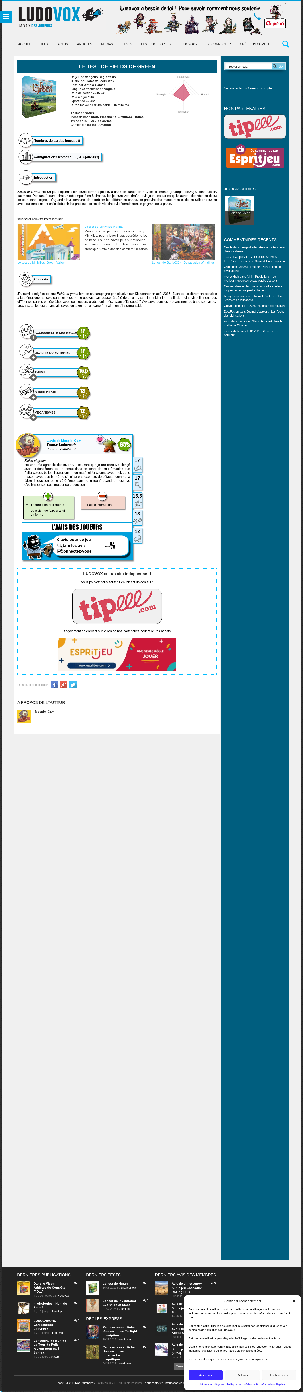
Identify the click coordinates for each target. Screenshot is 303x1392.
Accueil (24, 44)
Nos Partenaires (85, 1383)
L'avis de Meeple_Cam (64, 441)
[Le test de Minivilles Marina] (118, 237)
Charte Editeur (64, 1383)
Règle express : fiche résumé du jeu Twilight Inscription (120, 1331)
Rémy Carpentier (235, 296)
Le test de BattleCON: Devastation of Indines (183, 262)
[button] (294, 1301)
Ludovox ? (188, 44)
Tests (127, 44)
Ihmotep (57, 1311)
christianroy (193, 1283)
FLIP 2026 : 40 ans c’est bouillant (263, 305)
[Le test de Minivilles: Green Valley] (48, 242)
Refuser (242, 1375)
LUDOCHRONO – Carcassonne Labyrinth (46, 1324)
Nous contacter (154, 1383)
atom (56, 1356)
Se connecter (219, 44)
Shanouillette (129, 1287)
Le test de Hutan (115, 1283)
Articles (84, 44)
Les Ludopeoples (156, 44)
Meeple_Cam (44, 711)
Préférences (279, 1375)
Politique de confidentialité (242, 1384)
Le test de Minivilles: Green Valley (41, 262)
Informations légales (212, 1384)
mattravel (126, 1339)
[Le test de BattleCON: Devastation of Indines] (183, 242)
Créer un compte (255, 44)
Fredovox (63, 1295)
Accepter (205, 1375)
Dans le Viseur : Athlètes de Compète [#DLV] (49, 1287)
